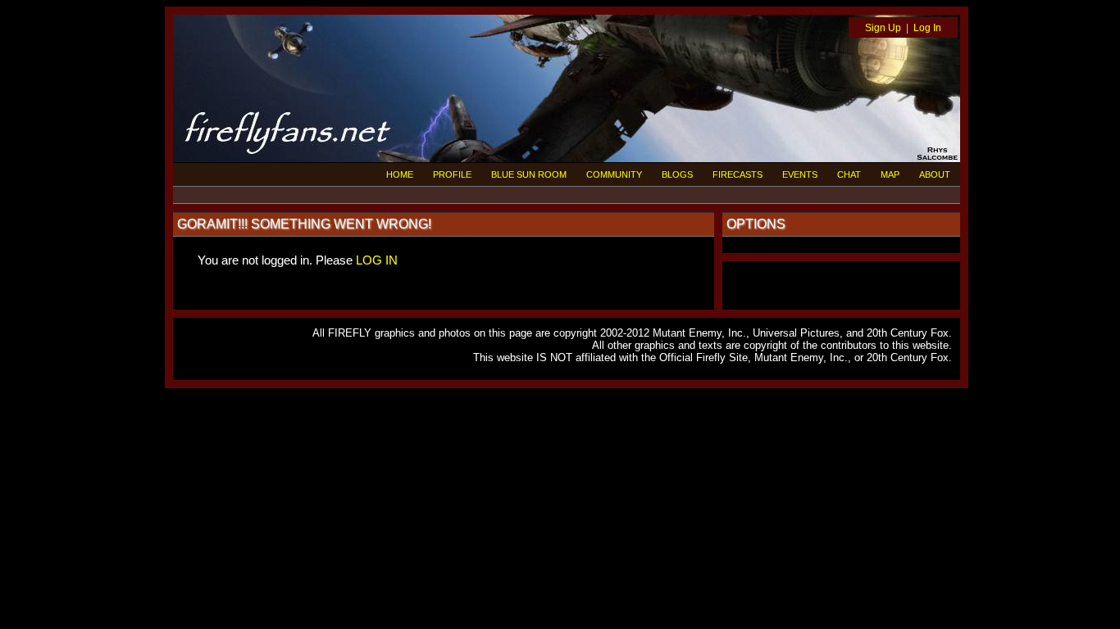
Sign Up (883, 28)
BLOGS (677, 174)
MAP (890, 174)
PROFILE (452, 174)
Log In (927, 28)
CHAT (849, 174)
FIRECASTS (738, 174)
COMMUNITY (614, 174)
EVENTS (799, 174)
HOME (399, 174)
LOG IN (377, 260)
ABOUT (934, 174)
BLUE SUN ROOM (529, 174)
